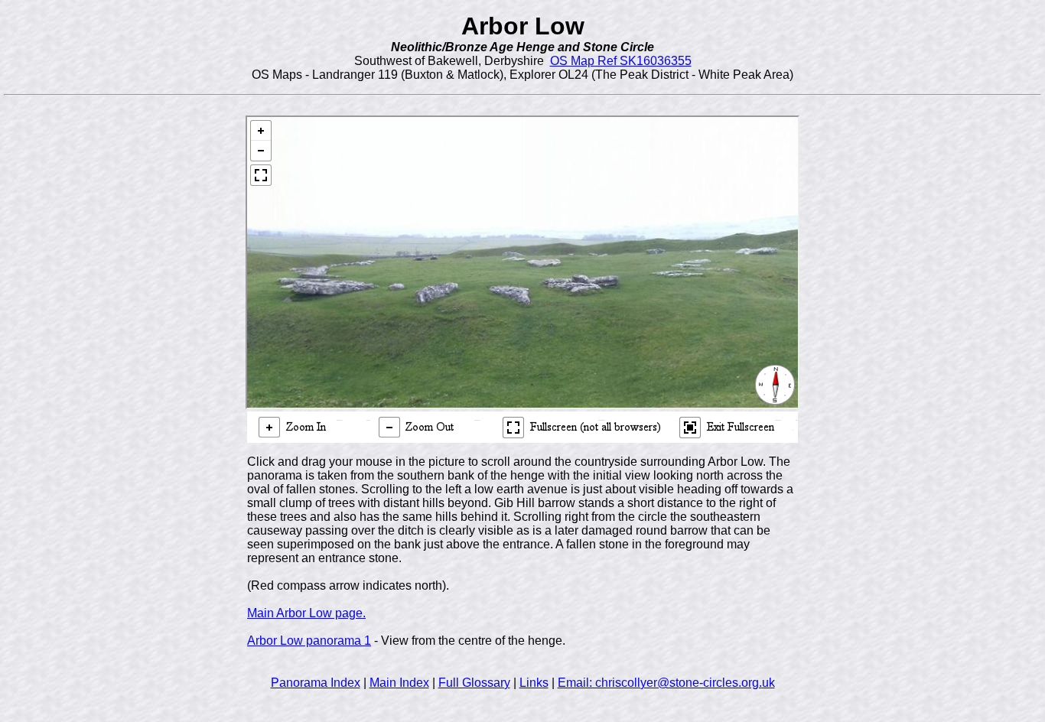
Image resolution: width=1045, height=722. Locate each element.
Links (534, 682)
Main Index (399, 682)
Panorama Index (315, 682)
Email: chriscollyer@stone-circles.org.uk (666, 682)
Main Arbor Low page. (306, 613)
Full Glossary (474, 682)
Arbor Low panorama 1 (309, 640)
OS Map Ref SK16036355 (621, 60)
